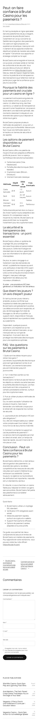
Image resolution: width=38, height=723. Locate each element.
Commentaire (7, 599)
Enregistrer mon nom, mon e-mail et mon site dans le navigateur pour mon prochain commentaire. (16, 650)
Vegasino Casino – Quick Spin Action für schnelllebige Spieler (15, 713)
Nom (5, 622)
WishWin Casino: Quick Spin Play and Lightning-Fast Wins (14, 685)
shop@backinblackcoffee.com (17, 24)
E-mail (5, 631)
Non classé (6, 26)
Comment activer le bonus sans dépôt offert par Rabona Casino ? (27, 565)
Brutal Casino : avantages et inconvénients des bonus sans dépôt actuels (9, 565)
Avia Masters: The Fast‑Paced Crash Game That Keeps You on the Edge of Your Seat (15, 693)
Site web (5, 640)
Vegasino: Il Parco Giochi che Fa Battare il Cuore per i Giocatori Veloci (14, 703)
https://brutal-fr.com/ (23, 70)
